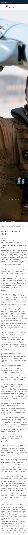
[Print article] (3, 234)
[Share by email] (5, 234)
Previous (1, 114)
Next (26, 114)
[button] (6, 2)
